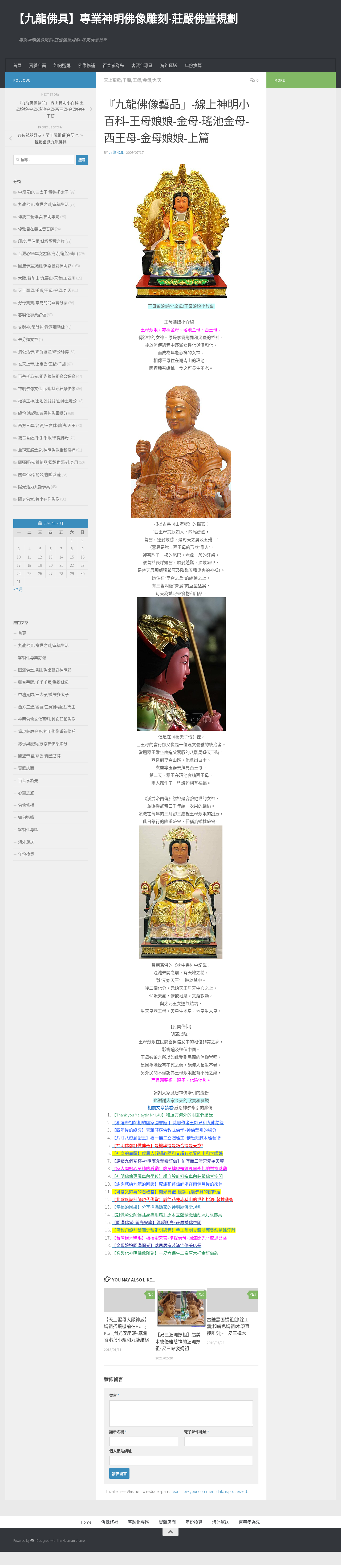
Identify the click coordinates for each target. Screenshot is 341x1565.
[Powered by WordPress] (32, 1540)
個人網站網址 (120, 1451)
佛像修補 (86, 65)
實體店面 (37, 65)
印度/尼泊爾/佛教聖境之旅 (41, 241)
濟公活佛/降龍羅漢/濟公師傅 (43, 351)
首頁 (17, 65)
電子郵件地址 (196, 1431)
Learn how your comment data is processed (209, 1491)
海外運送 (168, 65)
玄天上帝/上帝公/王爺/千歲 (42, 364)
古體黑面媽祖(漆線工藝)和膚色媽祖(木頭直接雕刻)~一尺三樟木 (228, 1326)
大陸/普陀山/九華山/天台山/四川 (46, 278)
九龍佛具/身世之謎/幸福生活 (43, 204)
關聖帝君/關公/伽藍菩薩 (39, 474)
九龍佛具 (116, 152)
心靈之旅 (26, 792)
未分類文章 (28, 339)
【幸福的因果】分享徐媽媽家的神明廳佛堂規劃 (156, 1207)
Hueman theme (74, 1540)
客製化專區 (142, 65)
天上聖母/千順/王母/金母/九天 (132, 80)
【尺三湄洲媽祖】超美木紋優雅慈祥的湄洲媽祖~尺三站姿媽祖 (178, 1341)
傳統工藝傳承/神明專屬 (38, 216)
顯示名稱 (118, 1431)
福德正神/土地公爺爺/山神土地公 (47, 400)
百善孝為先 (113, 65)
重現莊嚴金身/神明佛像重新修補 (46, 450)
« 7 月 (18, 589)
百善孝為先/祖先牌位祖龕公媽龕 (46, 376)
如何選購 (62, 65)
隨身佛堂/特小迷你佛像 (38, 499)
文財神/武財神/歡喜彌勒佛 (41, 327)
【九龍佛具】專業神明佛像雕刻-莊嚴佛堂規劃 (125, 19)
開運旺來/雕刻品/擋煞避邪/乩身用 (48, 462)
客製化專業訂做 (32, 314)
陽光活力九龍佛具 (34, 486)
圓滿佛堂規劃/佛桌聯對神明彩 (44, 265)
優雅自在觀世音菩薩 (36, 228)
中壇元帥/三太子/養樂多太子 (43, 192)
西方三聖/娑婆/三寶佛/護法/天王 (46, 425)
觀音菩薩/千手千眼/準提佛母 (43, 437)
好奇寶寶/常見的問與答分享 (42, 302)
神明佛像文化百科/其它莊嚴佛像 (46, 388)
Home (86, 1522)
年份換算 (193, 65)
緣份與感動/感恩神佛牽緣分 (42, 413)
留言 (114, 1395)
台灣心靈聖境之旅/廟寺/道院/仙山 (48, 253)
